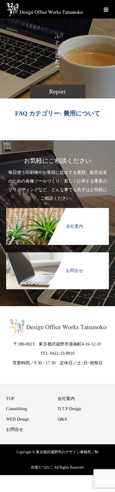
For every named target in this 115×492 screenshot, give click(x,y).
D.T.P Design (69, 408)
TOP (10, 398)
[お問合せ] (57, 255)
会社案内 (66, 398)
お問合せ (14, 429)
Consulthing (16, 408)
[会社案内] (57, 211)
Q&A (62, 419)
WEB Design (17, 419)
